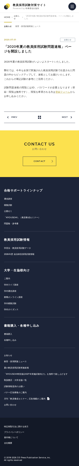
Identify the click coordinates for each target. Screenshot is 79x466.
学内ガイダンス (11, 309)
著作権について (11, 437)
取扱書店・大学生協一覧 (15, 380)
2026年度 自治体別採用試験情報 (19, 254)
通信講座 (8, 199)
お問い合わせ (10, 404)
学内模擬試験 (10, 303)
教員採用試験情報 (17, 239)
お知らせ (8, 26)
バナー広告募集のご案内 (15, 392)
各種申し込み (10, 340)
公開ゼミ (8, 211)
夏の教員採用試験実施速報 (16, 367)
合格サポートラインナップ (23, 190)
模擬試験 (8, 205)
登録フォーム (62, 91)
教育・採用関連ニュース (15, 361)
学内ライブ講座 (11, 284)
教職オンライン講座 (13, 297)
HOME (7, 17)
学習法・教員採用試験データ (17, 248)
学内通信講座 (10, 291)
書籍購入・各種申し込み (22, 325)
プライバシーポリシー (14, 432)
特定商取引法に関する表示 (16, 426)
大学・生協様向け (17, 270)
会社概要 (8, 443)
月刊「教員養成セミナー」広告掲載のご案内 (25, 398)
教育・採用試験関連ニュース (28, 26)
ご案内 (7, 278)
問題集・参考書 (11, 223)
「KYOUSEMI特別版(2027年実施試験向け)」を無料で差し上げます (36, 374)
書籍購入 (8, 334)
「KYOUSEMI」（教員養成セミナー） (22, 217)
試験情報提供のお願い (14, 386)
